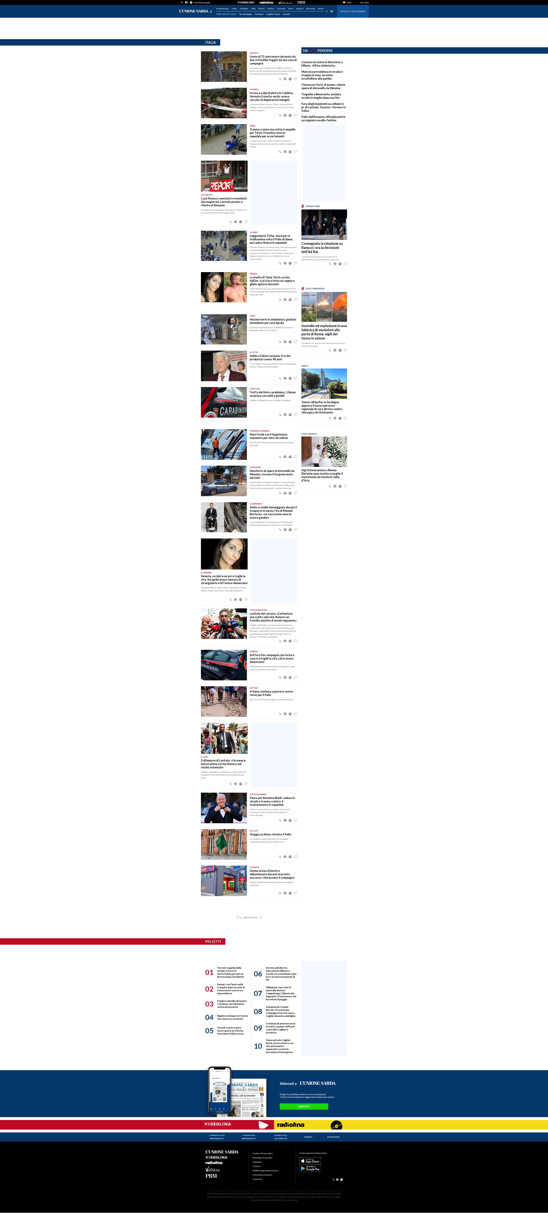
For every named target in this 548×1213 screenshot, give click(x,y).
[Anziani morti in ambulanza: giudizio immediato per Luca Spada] (224, 329)
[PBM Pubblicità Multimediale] (301, 2)
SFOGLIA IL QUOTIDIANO (353, 11)
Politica (270, 8)
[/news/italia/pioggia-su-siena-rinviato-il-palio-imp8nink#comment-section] (295, 856)
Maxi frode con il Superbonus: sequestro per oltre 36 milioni (269, 436)
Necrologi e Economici (262, 1157)
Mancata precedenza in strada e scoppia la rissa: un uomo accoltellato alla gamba (322, 75)
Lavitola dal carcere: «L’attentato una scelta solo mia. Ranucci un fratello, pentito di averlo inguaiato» (273, 617)
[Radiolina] (266, 2)
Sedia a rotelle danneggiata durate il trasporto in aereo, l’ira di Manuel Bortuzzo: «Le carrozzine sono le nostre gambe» (273, 512)
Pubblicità (257, 1162)
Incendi (286, 14)
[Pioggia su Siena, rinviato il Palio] (224, 844)
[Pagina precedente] (260, 918)
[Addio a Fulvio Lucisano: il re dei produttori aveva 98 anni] (224, 366)
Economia (281, 8)
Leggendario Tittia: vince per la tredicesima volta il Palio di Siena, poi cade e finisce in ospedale (271, 239)
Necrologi (310, 8)
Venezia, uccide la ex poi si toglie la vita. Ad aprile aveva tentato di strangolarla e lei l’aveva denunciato (224, 579)
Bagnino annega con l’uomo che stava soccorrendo (232, 1017)
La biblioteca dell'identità (280, 1137)
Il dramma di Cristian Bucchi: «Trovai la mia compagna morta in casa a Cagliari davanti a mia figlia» (281, 1011)
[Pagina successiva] (237, 918)
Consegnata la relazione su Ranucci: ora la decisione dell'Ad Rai (322, 247)
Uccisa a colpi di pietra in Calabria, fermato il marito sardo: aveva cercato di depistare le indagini (271, 96)
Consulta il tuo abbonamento (217, 1137)
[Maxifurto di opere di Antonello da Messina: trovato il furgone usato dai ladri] (224, 481)
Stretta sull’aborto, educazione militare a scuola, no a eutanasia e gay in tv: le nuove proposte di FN (281, 973)
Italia (253, 8)
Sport (290, 8)
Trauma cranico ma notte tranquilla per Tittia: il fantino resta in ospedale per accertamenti (272, 133)
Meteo (321, 8)
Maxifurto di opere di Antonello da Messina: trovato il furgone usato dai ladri (272, 474)
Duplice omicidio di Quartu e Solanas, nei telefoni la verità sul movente (232, 1003)
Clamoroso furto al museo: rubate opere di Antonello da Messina (323, 86)
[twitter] (182, 2)
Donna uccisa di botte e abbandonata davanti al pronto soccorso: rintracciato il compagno (272, 874)
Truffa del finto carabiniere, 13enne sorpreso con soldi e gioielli (273, 393)
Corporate (257, 1179)
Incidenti (259, 14)
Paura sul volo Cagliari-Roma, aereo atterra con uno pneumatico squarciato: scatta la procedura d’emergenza (279, 1046)
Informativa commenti (262, 1175)
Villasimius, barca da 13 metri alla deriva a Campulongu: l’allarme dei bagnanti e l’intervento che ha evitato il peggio (281, 993)
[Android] (321, 1168)
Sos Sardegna (245, 14)
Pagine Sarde (333, 1137)
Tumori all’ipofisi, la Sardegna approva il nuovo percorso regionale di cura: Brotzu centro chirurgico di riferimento (321, 407)
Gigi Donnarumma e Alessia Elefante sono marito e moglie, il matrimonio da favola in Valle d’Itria (322, 475)
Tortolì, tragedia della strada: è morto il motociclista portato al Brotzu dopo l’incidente (230, 972)
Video (234, 8)
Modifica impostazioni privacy (265, 1170)
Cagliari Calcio (273, 14)
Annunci (300, 8)
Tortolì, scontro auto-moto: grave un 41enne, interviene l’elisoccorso (230, 1030)
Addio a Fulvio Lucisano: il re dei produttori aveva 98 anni (270, 357)
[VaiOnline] (285, 2)
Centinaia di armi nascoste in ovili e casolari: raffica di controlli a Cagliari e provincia (280, 1028)
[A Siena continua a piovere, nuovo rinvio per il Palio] (224, 701)
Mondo (261, 8)
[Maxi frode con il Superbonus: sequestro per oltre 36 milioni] (224, 444)
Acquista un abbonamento (249, 1137)
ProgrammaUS (222, 8)
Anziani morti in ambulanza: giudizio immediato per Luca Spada (273, 321)
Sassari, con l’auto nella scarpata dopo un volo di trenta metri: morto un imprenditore (231, 989)
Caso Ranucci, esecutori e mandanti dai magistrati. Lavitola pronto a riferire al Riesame (224, 202)
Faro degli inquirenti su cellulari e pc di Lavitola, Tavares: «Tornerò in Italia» (323, 107)
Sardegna (244, 8)
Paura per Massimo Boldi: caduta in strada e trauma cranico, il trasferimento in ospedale (272, 801)
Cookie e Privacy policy (263, 1153)
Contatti (256, 1166)
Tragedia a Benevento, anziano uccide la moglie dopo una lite (321, 95)
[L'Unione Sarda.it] (195, 11)
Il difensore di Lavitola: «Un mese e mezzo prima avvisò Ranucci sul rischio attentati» (223, 764)
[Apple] (321, 1160)
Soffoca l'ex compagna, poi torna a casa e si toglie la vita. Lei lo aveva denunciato (272, 658)
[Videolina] (246, 2)
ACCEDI (364, 2)
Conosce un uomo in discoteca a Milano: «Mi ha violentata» (322, 63)
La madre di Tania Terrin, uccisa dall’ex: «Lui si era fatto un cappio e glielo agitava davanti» (272, 280)
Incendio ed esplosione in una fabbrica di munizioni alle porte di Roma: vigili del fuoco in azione (324, 332)
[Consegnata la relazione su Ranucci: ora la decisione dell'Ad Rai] (324, 224)
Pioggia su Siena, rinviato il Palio (270, 834)
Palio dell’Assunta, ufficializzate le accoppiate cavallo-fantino (323, 118)
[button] (280, 79)
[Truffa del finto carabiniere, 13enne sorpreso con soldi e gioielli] (224, 402)
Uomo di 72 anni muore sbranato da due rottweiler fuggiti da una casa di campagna (273, 60)
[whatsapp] (191, 2)
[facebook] (186, 2)
